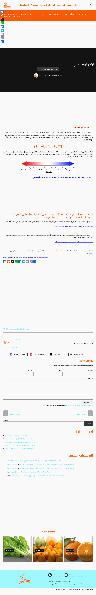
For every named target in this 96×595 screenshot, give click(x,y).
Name (29, 370)
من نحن (35, 5)
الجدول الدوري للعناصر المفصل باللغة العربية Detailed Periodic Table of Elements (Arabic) (47, 464)
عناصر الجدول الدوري (83, 14)
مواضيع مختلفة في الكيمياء (11, 16)
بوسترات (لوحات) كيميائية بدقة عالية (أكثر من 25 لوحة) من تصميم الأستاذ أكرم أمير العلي (63, 177)
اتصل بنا (24, 5)
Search (5, 420)
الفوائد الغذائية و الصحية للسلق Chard (16, 435)
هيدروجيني (12, 329)
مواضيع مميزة (39, 14)
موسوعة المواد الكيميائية (11, 14)
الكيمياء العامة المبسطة (53, 14)
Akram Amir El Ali (12, 460)
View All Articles (16, 347)
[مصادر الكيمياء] (7, 5)
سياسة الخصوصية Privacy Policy (59, 584)
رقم (23, 329)
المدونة (61, 5)
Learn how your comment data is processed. (66, 405)
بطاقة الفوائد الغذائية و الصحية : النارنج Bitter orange (21, 442)
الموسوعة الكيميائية (27, 14)
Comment (89, 378)
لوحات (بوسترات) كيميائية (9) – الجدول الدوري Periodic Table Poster (40, 460)
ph (7, 329)
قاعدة (19, 329)
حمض (27, 329)
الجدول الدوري (48, 5)
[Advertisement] (48, 34)
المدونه (58, 581)
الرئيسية (72, 5)
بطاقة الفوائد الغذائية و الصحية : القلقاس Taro (19, 448)
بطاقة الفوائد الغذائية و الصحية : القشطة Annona (20, 445)
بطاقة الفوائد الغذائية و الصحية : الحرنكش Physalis (20, 438)
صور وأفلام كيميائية (69, 14)
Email (60, 370)
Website (90, 370)
